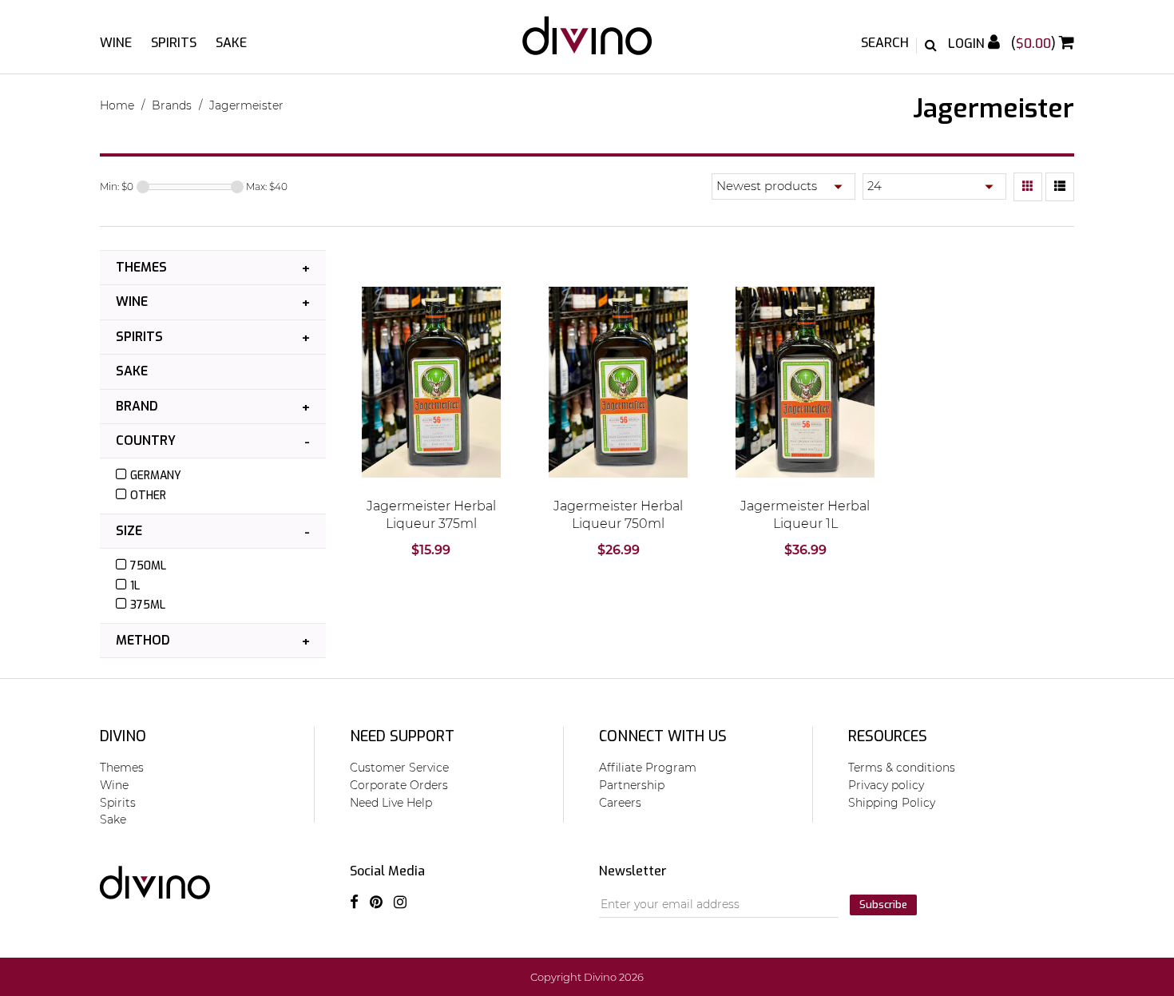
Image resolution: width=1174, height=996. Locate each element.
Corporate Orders (399, 785)
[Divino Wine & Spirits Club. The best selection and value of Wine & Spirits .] (587, 43)
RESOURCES (887, 736)
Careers (620, 803)
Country (146, 440)
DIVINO (123, 736)
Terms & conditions (901, 767)
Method (143, 640)
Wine (116, 42)
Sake (231, 42)
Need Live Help (391, 803)
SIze (129, 530)
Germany (155, 475)
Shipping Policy (891, 803)
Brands (172, 105)
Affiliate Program (647, 767)
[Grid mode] (1027, 187)
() (1035, 43)
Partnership (631, 785)
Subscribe (883, 904)
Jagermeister (246, 105)
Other (148, 495)
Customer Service (399, 767)
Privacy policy (886, 785)
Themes (141, 267)
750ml (148, 565)
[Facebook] (354, 903)
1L (135, 585)
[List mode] (1059, 187)
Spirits (173, 42)
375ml (147, 605)
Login (968, 43)
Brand (137, 406)
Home (117, 105)
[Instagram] (400, 903)
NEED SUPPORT (402, 736)
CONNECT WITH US (663, 736)
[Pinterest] (376, 903)
